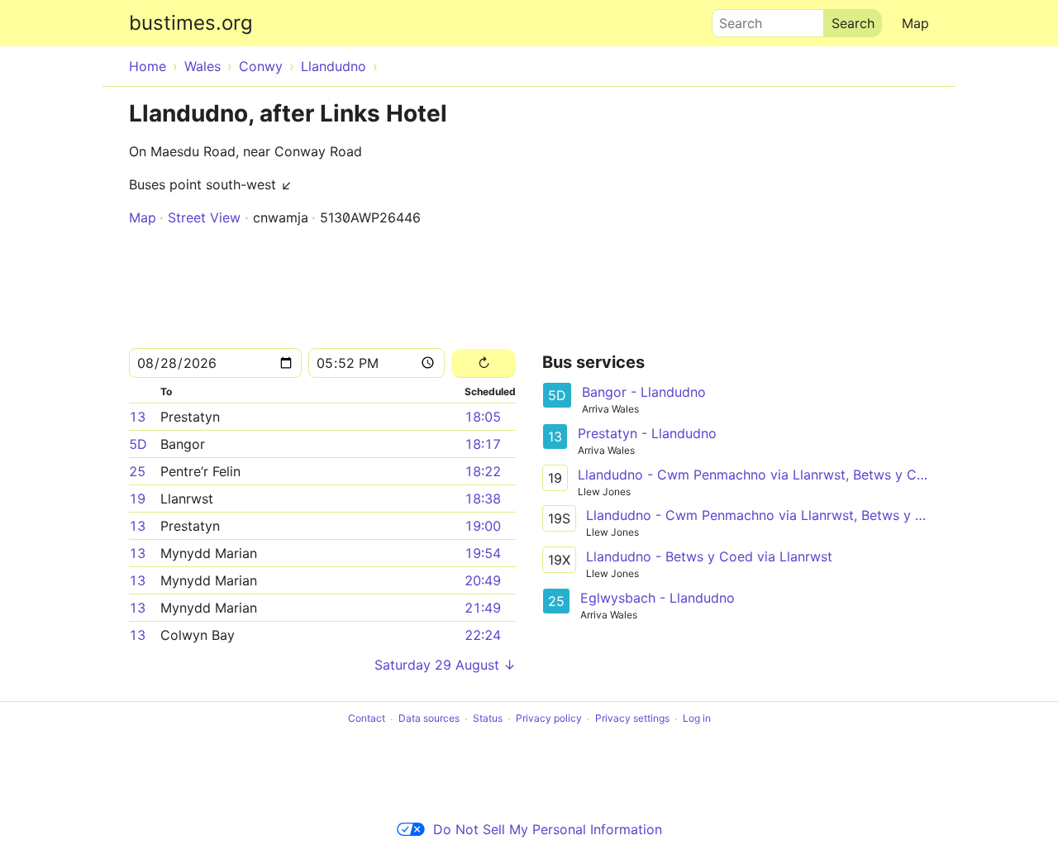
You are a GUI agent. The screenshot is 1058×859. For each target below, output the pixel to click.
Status (488, 719)
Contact (366, 719)
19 (137, 498)
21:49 (483, 607)
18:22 (483, 471)
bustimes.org (191, 23)
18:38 (483, 498)
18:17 (483, 444)
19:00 (483, 526)
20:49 (483, 580)
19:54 (483, 553)
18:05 (483, 416)
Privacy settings (632, 719)
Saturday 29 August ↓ (445, 664)
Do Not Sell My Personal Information (547, 829)
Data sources (429, 719)
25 (137, 471)
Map (915, 23)
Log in (697, 719)
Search (733, 19)
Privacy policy (549, 719)
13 (137, 416)
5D (138, 444)
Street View (204, 217)
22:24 (483, 635)
